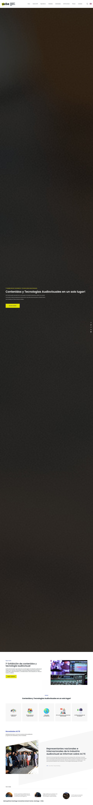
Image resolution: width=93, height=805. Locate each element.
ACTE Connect (66, 3)
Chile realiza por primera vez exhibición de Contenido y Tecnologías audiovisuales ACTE (50, 795)
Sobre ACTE (35, 3)
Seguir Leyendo (12, 305)
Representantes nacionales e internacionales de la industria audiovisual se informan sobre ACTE (66, 751)
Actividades (58, 3)
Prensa (73, 3)
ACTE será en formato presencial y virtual (77, 796)
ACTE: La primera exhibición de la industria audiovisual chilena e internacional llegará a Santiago (22, 795)
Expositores (43, 3)
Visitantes (50, 3)
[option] (46, 330)
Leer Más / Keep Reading (54, 765)
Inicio (29, 3)
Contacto (80, 3)
